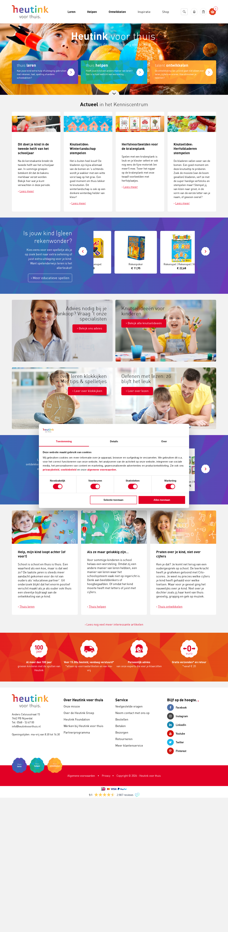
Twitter (180, 742)
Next (205, 249)
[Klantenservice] (203, 11)
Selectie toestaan (113, 499)
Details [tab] (114, 441)
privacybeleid (51, 469)
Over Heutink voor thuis (83, 699)
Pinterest (181, 751)
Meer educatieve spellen (51, 278)
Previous (82, 249)
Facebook (181, 707)
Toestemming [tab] (64, 441)
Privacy (106, 775)
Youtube (180, 733)
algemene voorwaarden (101, 469)
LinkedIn (181, 725)
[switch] (95, 486)
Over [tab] (164, 441)
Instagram (182, 716)
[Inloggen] (194, 11)
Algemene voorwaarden (81, 775)
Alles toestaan (162, 499)
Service (121, 699)
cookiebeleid (69, 469)
